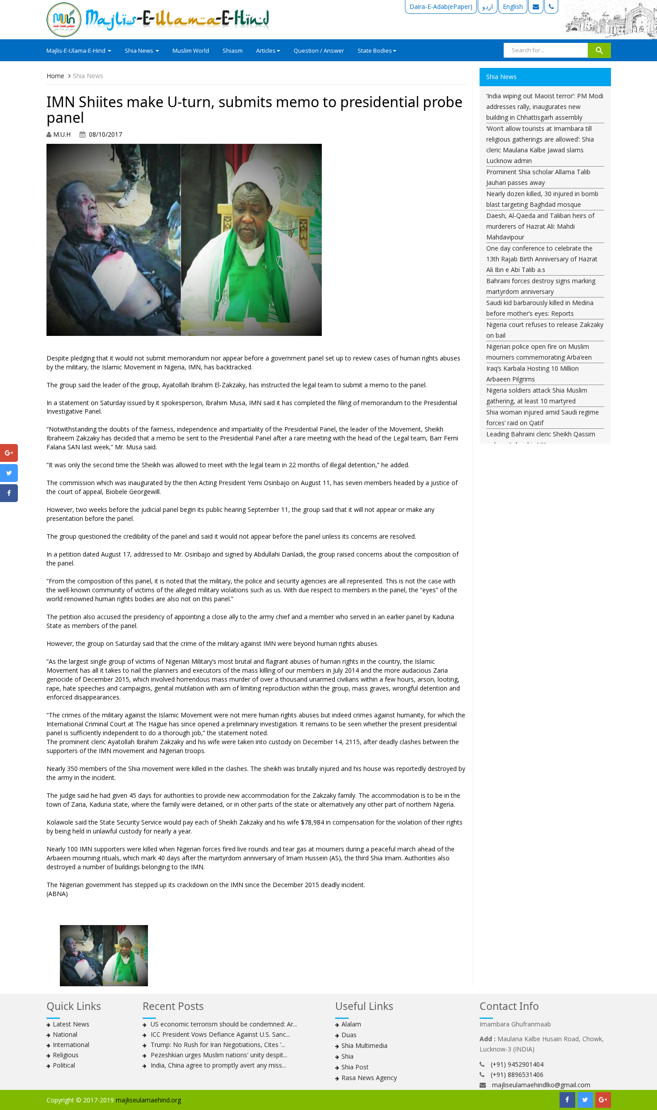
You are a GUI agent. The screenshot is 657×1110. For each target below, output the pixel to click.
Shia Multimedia (364, 1045)
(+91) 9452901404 (517, 1064)
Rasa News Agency (369, 1077)
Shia (347, 1056)
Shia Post (355, 1067)
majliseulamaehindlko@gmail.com (541, 1085)
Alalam (351, 1024)
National (65, 1034)
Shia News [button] (140, 50)
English (513, 6)
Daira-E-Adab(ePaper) (440, 6)
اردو (487, 6)
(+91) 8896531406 (517, 1074)
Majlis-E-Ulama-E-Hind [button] (76, 50)
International (71, 1044)
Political (64, 1065)
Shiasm (233, 50)
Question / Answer (319, 50)
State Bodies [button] (375, 50)
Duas (349, 1034)
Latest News (71, 1024)
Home (55, 75)
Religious (66, 1055)
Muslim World (191, 50)
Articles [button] (266, 50)
